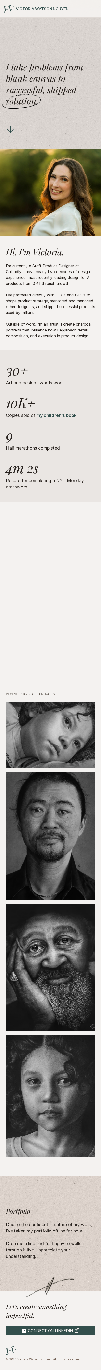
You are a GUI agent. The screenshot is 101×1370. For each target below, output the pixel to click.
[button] (50, 735)
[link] (36, 8)
